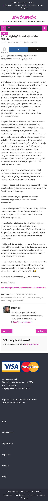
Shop (4, 476)
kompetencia (6, 297)
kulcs (15, 297)
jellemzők (23, 294)
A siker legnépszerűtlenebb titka (42, 331)
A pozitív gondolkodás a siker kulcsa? (8, 331)
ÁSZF (4, 421)
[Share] (18, 49)
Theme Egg (36, 491)
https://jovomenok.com (21, 322)
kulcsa (20, 297)
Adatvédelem (8, 432)
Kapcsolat (6, 454)
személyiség (39, 297)
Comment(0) (31, 42)
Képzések (8, 5)
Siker (25, 297)
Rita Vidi (19, 42)
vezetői (20, 301)
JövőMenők (24, 17)
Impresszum (7, 443)
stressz (31, 297)
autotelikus (14, 294)
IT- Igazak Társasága (35, 5)
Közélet (4, 33)
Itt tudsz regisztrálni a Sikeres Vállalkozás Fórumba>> (23, 287)
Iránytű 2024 (19, 5)
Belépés (24, 8)
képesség (32, 294)
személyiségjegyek (9, 301)
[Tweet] (37, 49)
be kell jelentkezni (31, 344)
